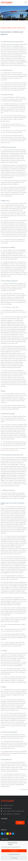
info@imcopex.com (7, 808)
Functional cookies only (14, 854)
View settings (14, 858)
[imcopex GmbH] (6, 2)
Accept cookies (14, 850)
